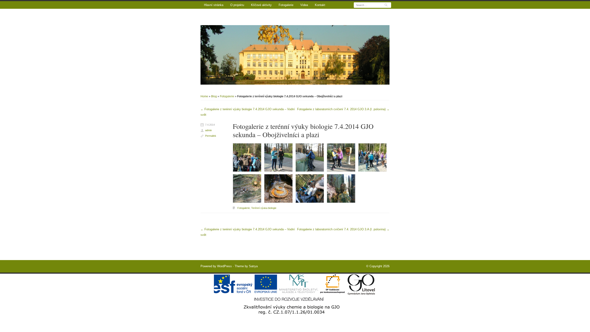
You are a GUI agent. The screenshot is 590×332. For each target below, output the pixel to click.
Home (204, 96)
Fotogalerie (286, 5)
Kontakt (320, 5)
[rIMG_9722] (309, 157)
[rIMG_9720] (247, 157)
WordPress (224, 266)
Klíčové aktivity (261, 5)
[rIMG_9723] (341, 157)
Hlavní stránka (213, 5)
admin (208, 130)
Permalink (210, 135)
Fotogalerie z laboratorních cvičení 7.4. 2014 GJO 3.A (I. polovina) (343, 109)
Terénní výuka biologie (263, 208)
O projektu (237, 5)
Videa (304, 5)
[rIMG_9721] (278, 157)
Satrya (253, 266)
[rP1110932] (372, 157)
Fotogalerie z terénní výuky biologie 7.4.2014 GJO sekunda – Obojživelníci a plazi (303, 130)
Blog (214, 96)
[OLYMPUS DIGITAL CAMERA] (247, 188)
